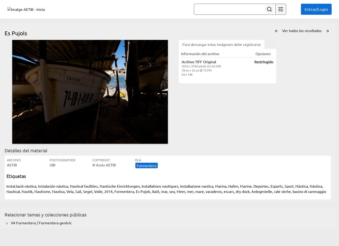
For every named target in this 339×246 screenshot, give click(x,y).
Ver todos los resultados (302, 30)
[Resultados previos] (276, 31)
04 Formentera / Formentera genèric (40, 222)
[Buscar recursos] (269, 9)
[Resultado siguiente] (327, 31)
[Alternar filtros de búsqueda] (280, 9)
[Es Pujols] (90, 92)
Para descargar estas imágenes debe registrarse (221, 44)
